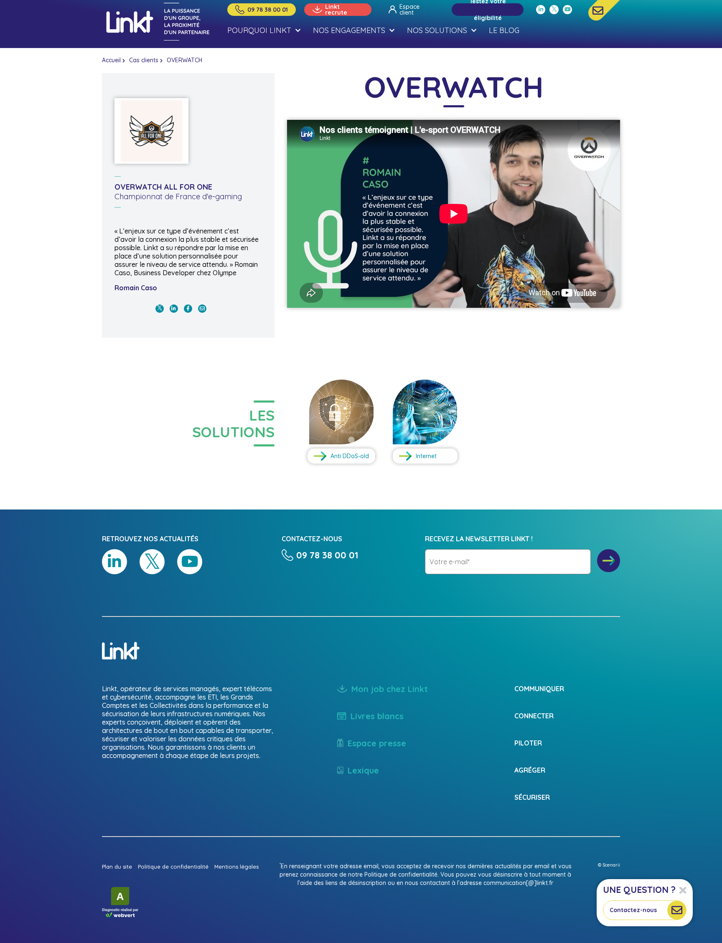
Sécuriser (532, 797)
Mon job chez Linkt (389, 689)
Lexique (363, 770)
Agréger (529, 770)
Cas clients (143, 60)
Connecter (534, 716)
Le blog (504, 30)
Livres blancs (377, 716)
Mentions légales (236, 866)
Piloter (528, 743)
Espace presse (377, 743)
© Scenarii (609, 865)
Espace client (409, 9)
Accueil (111, 60)
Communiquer (539, 688)
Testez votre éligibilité (488, 9)
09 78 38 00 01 (267, 9)
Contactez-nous (633, 910)
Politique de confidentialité (173, 866)
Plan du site (117, 866)
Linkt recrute (336, 9)
